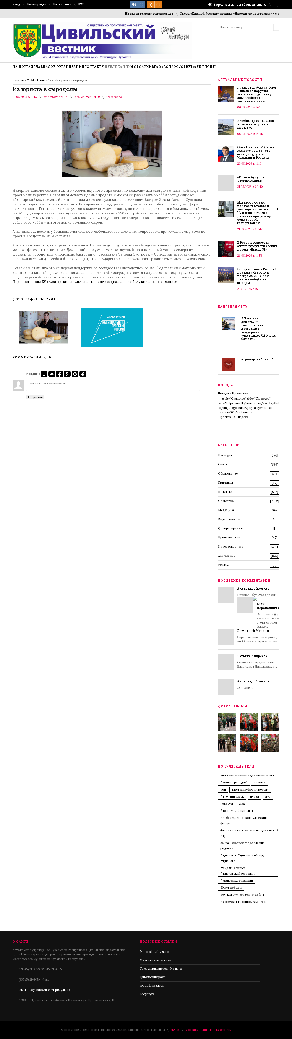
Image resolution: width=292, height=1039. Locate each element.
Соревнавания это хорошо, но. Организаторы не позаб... (258, 636)
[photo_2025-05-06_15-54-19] (227, 722)
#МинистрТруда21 (234, 782)
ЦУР (268, 797)
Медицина (226, 510)
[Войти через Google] (75, 374)
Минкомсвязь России (155, 960)
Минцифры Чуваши (154, 952)
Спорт (222, 464)
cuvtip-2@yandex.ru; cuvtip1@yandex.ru (46, 990)
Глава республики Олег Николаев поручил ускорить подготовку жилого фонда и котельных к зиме (256, 94)
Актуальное (226, 556)
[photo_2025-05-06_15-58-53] (227, 743)
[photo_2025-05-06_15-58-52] (249, 722)
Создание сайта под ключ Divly (208, 1030)
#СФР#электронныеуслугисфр (243, 902)
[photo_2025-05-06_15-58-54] (249, 743)
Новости (226, 804)
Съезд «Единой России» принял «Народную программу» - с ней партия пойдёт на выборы (256, 276)
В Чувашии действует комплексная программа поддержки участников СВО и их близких (258, 329)
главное (259, 782)
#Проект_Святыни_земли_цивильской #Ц (249, 833)
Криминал (225, 483)
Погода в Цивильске (233, 393)
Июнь (41, 80)
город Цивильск (152, 985)
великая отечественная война (242, 895)
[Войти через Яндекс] (67, 374)
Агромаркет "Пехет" (257, 359)
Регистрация (36, 4)
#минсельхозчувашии (236, 880)
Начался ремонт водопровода (136, 14)
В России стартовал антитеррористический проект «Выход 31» (257, 246)
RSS (81, 4)
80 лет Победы (231, 888)
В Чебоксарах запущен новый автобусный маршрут (255, 124)
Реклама (224, 565)
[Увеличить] (43, 327)
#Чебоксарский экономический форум (243, 820)
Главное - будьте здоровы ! (258, 608)
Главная (18, 80)
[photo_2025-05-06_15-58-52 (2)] (270, 722)
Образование (228, 473)
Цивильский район (153, 977)
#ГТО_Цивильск (232, 797)
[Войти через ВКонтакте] (51, 374)
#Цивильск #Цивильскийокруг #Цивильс (243, 858)
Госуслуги (147, 994)
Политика (225, 492)
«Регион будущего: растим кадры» (252, 178)
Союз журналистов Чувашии (161, 969)
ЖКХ (242, 804)
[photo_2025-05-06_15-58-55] (270, 743)
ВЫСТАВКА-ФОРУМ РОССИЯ (250, 789)
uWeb (175, 1030)
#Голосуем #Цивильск (237, 811)
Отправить (35, 397)
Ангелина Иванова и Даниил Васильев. (247, 775)
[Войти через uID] (44, 374)
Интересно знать (230, 546)
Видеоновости (229, 519)
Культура (225, 455)
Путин (254, 797)
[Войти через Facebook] (59, 374)
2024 (30, 80)
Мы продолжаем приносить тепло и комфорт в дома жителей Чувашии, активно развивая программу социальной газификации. (258, 213)
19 (49, 80)
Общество (114, 97)
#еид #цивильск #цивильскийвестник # (238, 870)
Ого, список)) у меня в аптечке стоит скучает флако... (268, 615)
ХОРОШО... (253, 684)
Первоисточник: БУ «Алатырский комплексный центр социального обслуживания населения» (95, 281)
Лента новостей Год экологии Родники (242, 845)
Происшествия (229, 537)
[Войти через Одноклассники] (82, 374)
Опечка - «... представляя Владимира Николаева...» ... (257, 661)
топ (223, 789)
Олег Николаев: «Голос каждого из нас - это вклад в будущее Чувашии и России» (256, 152)
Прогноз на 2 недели (233, 417)
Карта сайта (62, 4)
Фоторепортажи (230, 528)
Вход (16, 4)
